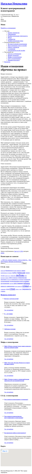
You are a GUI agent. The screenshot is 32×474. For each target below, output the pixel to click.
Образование (12, 34)
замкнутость (7, 275)
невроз (7, 277)
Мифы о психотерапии (15, 57)
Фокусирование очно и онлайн (17, 45)
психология (27, 279)
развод (26, 281)
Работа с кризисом (13, 47)
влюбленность (4, 272)
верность (19, 270)
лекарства (13, 275)
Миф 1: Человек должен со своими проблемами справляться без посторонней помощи (16, 380)
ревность (3, 286)
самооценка (10, 286)
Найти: (3, 263)
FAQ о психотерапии (14, 58)
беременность (9, 270)
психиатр (21, 279)
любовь (20, 275)
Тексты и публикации (14, 53)
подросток (8, 279)
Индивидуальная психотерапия (17, 44)
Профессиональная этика (15, 41)
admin (2, 253)
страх (12, 288)
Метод (10, 37)
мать (25, 275)
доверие (27, 272)
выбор (14, 273)
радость (21, 281)
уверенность (26, 289)
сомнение (3, 289)
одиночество (22, 278)
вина (23, 270)
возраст (10, 272)
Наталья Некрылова (14, 3)
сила (30, 286)
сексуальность (18, 286)
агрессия (3, 270)
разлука (11, 283)
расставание (18, 283)
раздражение (5, 283)
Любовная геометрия (9, 329)
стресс (17, 289)
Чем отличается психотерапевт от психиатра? (16, 399)
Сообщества (11, 39)
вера (15, 270)
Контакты (7, 62)
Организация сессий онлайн (16, 50)
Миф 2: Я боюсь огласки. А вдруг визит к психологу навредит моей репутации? (17, 346)
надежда (3, 277)
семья (25, 285)
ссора (7, 289)
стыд (20, 289)
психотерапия (14, 281)
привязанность (15, 279)
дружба (3, 275)
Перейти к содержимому (8, 28)
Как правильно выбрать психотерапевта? (15, 433)
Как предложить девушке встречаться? (16, 260)
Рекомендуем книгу (14, 60)
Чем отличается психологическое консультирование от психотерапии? (13, 417)
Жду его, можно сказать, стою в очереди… (14, 260)
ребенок (26, 283)
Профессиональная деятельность (18, 36)
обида (11, 277)
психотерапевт (5, 281)
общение (15, 277)
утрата (3, 291)
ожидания (3, 279)
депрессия (21, 272)
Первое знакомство (13, 32)
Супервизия (11, 49)
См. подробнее (8, 310)
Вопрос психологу (13, 55)
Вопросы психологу (8, 295)
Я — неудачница (8, 313)
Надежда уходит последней (11, 298)
